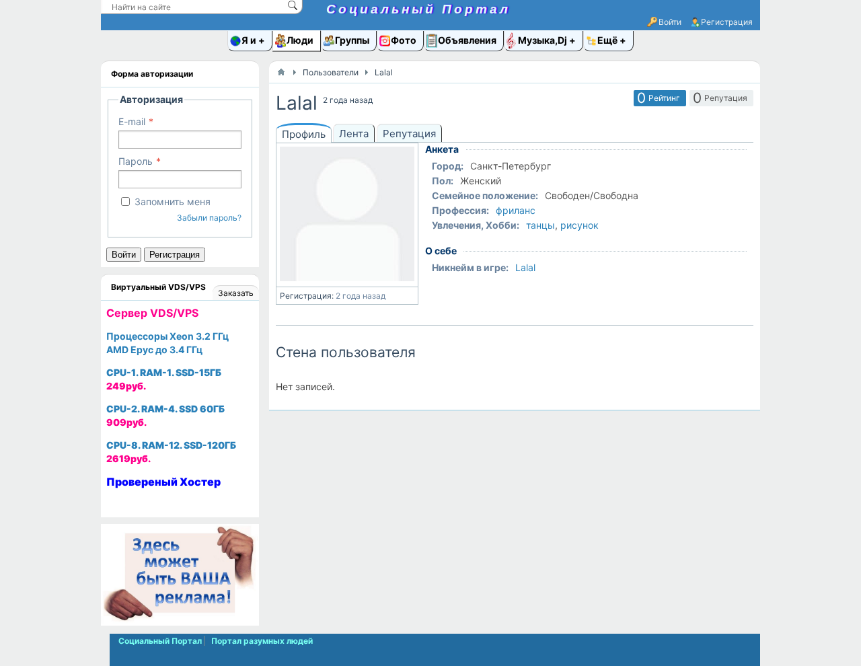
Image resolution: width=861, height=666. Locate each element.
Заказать (236, 293)
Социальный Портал (418, 9)
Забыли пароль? (209, 218)
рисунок (579, 225)
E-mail (131, 121)
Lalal (525, 267)
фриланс (515, 210)
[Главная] (281, 72)
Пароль (135, 161)
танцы (540, 225)
